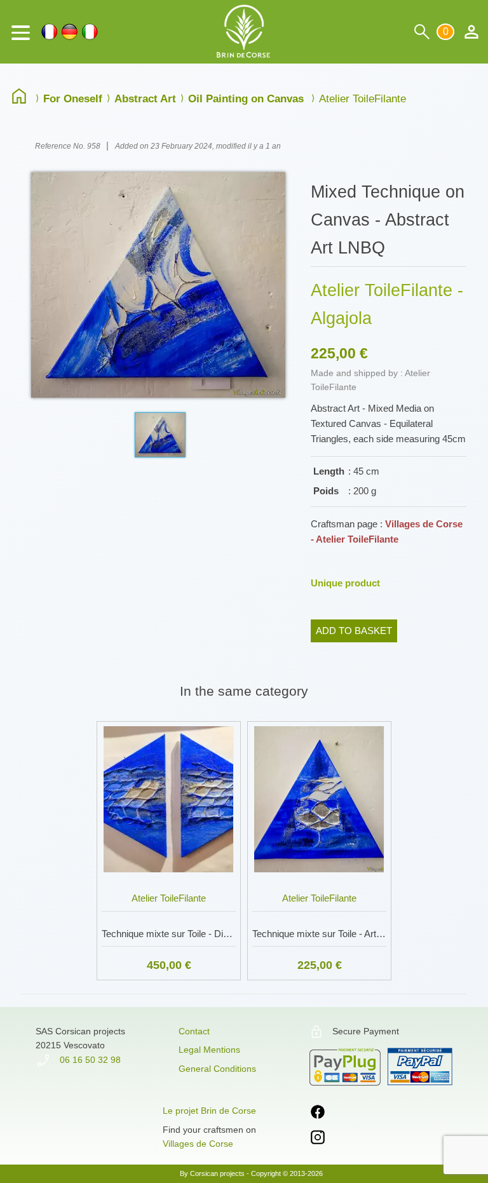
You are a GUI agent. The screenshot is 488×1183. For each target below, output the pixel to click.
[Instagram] (317, 1139)
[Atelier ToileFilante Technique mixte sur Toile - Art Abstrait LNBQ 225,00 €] (319, 718)
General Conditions (217, 1069)
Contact (194, 1031)
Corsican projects (217, 1173)
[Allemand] (70, 32)
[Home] (22, 98)
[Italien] (90, 32)
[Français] (49, 32)
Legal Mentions (209, 1049)
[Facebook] (317, 1114)
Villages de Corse (198, 1144)
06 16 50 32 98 (89, 1060)
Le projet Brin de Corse (209, 1110)
